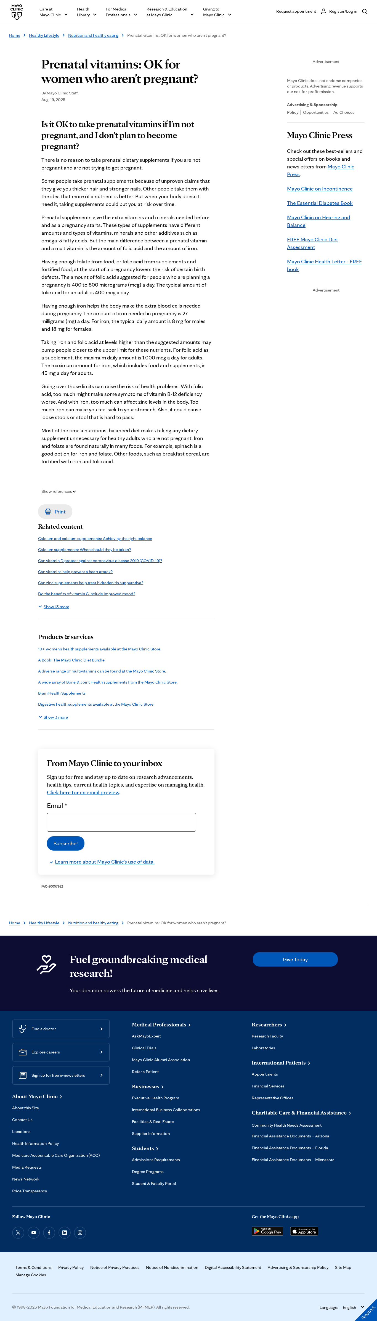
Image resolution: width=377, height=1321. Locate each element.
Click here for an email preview (83, 792)
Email (57, 805)
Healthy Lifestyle (44, 35)
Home (14, 35)
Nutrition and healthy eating (93, 35)
